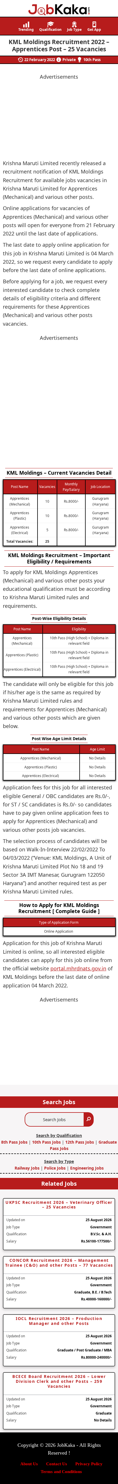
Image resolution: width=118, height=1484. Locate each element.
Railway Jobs (28, 1168)
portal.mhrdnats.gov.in (78, 968)
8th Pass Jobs (15, 1142)
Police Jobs (55, 1168)
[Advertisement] (59, 401)
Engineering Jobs (87, 1168)
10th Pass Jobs (46, 1142)
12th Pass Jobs (79, 1142)
